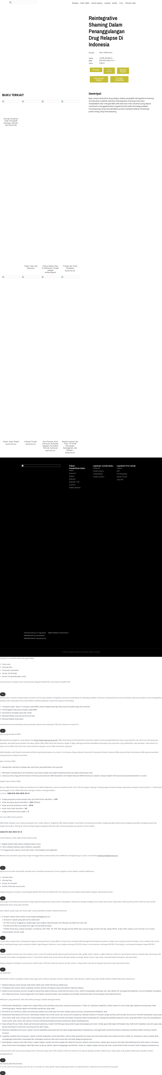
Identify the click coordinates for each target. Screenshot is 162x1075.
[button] (96, 70)
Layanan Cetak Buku (103, 465)
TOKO (121, 3)
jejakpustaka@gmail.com (108, 855)
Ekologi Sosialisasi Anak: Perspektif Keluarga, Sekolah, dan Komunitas (11, 122)
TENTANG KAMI (130, 3)
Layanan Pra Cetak (126, 465)
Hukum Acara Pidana (11, 442)
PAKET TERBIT (84, 3)
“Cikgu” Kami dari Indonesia (30, 267)
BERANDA (75, 3)
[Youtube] (30, 643)
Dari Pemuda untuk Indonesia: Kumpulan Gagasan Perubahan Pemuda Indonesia (50, 445)
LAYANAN (107, 3)
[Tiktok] (33, 643)
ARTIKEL (114, 3)
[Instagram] (23, 643)
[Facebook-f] (26, 643)
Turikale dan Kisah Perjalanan (70, 267)
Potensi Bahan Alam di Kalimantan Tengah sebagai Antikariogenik (50, 269)
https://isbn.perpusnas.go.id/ (46, 740)
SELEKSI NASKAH (96, 3)
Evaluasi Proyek (30, 442)
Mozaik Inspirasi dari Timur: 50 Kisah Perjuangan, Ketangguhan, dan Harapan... (70, 446)
